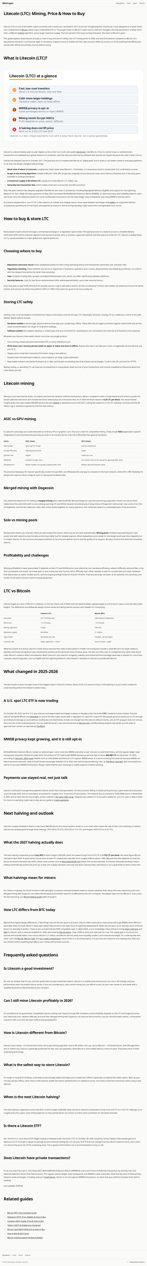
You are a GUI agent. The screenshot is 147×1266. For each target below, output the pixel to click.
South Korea (49, 1177)
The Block (41, 726)
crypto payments (61, 800)
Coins (129, 3)
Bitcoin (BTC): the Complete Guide (22, 1213)
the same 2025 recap (65, 797)
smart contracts (131, 929)
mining (21, 33)
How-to (142, 3)
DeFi (5, 932)
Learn (135, 3)
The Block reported (114, 761)
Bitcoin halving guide (33, 897)
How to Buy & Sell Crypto (18, 1233)
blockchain (81, 152)
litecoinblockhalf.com (71, 861)
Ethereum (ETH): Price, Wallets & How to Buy (26, 1217)
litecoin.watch (65, 932)
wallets (112, 202)
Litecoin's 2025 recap (24, 758)
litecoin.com (84, 723)
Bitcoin (25, 30)
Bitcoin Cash (29, 938)
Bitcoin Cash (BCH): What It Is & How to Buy (26, 1229)
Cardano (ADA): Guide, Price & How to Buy (25, 1221)
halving (56, 403)
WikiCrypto (7, 3)
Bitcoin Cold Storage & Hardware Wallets (25, 1237)
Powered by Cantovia (137, 1262)
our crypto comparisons (50, 938)
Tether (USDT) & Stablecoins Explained (24, 1225)
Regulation (120, 3)
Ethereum (34, 716)
